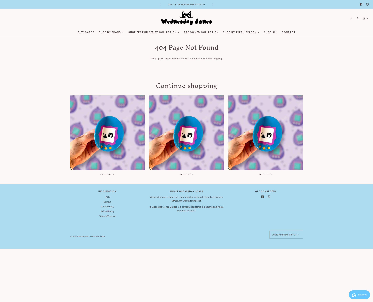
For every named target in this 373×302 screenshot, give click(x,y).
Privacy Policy (107, 206)
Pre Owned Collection (201, 32)
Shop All (270, 32)
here (198, 58)
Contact (288, 32)
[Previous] (160, 4)
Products (107, 174)
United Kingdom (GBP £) (284, 234)
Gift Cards (86, 32)
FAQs (107, 196)
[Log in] (357, 18)
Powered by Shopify (97, 236)
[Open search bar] (351, 18)
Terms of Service (107, 216)
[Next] (213, 4)
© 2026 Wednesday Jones (79, 236)
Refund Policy (107, 211)
